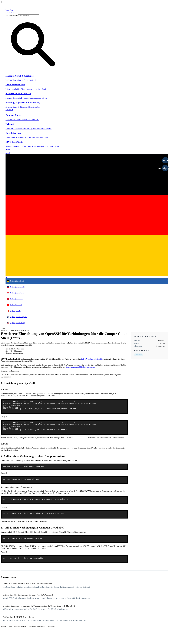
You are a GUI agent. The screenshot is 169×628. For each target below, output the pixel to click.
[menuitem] (8, 153)
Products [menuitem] (10, 12)
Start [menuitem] (9, 10)
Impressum (51, 626)
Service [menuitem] (9, 110)
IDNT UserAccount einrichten (92, 359)
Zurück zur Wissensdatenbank (15, 330)
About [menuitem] (8, 149)
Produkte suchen (12, 16)
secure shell (139, 355)
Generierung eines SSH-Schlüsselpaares (80, 367)
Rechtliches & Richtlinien (37, 626)
